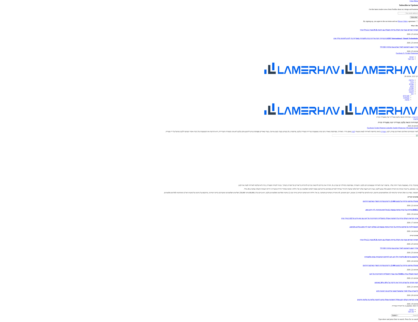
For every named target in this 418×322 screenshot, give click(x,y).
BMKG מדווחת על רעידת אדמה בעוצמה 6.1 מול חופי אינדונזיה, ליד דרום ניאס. (391, 210)
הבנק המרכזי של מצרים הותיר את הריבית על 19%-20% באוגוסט (396, 282)
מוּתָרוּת (411, 90)
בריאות (411, 80)
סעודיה (383, 131)
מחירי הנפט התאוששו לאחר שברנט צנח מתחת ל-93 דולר (399, 47)
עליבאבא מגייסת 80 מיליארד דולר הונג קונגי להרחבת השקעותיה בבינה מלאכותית (391, 257)
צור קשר (411, 59)
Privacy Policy (403, 21)
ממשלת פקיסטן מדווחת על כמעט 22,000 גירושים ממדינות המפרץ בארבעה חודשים (390, 201)
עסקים (411, 84)
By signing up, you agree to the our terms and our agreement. (389, 21)
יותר (412, 94)
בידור (412, 82)
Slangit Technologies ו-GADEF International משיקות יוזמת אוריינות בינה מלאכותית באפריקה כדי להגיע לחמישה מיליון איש (376, 38)
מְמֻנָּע (412, 86)
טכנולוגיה (406, 98)
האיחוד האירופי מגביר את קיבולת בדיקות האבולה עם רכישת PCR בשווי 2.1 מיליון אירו (389, 30)
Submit (394, 315)
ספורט (411, 88)
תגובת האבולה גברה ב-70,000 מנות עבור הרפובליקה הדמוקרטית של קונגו (393, 274)
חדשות (411, 92)
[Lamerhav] (340, 74)
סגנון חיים (406, 96)
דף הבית (415, 117)
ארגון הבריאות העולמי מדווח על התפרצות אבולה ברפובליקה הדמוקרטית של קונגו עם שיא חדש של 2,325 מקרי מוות (379, 218)
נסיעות (407, 100)
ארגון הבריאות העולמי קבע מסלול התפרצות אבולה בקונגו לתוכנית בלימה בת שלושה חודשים (387, 300)
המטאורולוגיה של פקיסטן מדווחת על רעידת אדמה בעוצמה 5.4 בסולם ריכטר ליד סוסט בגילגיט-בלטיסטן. (383, 227)
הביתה (411, 57)
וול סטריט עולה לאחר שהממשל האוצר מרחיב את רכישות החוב (397, 291)
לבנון (353, 131)
